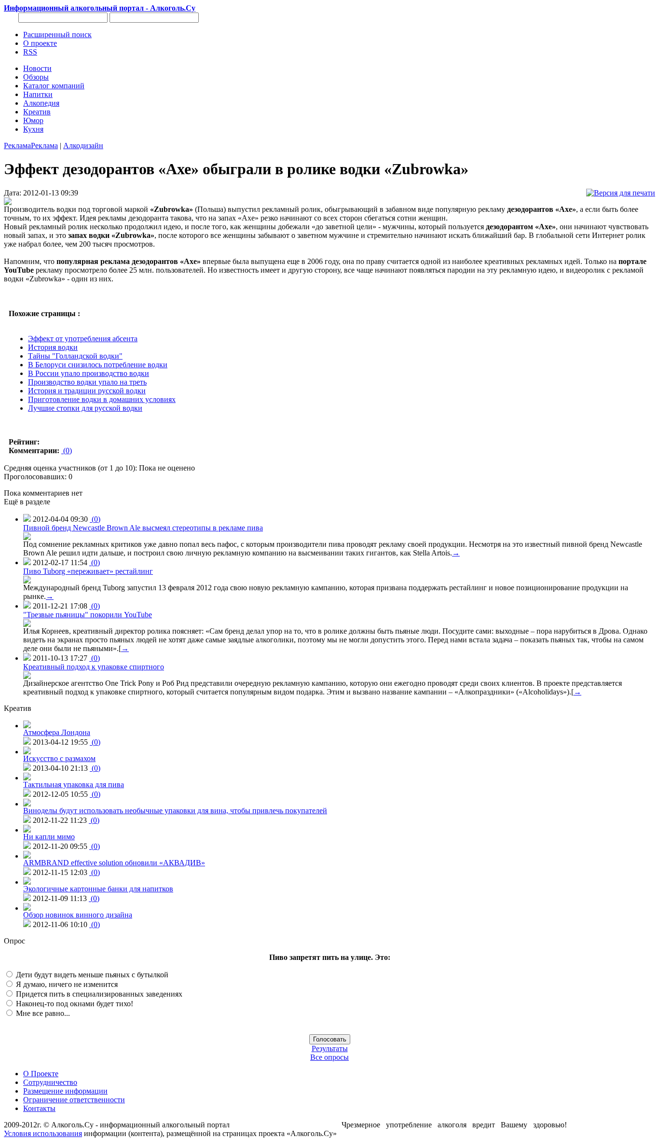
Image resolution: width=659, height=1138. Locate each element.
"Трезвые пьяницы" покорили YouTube (87, 615)
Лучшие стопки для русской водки (85, 408)
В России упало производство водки (88, 373)
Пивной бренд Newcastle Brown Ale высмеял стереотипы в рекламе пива (143, 528)
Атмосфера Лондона (56, 732)
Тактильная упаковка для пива (73, 784)
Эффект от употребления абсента (82, 338)
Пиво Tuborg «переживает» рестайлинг (88, 571)
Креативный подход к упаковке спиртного (93, 667)
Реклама (17, 145)
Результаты (330, 1048)
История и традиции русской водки (87, 391)
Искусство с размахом (59, 758)
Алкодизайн (83, 145)
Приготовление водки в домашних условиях (102, 399)
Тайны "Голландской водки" (75, 356)
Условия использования (43, 1133)
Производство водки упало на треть (87, 382)
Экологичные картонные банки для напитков (98, 889)
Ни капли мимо (49, 837)
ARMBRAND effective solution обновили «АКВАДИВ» (114, 863)
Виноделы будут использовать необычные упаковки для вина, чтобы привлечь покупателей (175, 810)
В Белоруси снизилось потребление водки (97, 365)
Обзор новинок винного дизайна (77, 915)
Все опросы (329, 1057)
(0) (66, 450)
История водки (53, 347)
